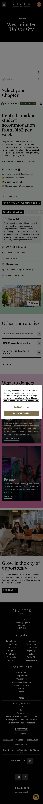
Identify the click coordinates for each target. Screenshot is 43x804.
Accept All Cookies (21, 413)
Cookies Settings (21, 407)
